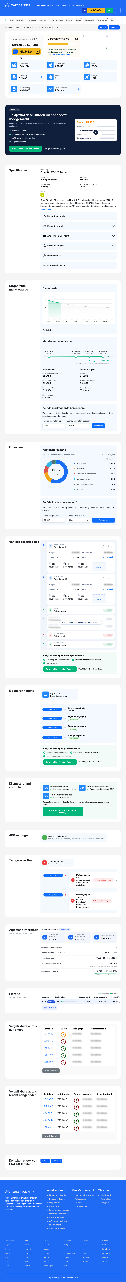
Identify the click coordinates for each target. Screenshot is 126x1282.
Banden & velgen (55, 245)
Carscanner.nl (66, 1277)
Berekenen (98, 425)
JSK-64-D (48, 1120)
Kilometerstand (89, 20)
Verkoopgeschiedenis (56, 20)
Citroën (26, 27)
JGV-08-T (48, 1113)
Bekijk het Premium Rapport (25, 148)
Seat (26, 1261)
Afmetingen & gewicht (58, 236)
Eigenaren (69, 20)
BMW (46, 1241)
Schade (78, 20)
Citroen (105, 1241)
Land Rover (106, 1249)
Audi (26, 1241)
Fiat (84, 1245)
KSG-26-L (48, 1041)
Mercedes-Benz (70, 1253)
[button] (94, 484)
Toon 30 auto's (51, 1070)
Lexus (7, 1253)
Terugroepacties (102, 20)
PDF (101, 27)
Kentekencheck (44, 5)
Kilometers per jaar (50, 515)
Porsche (86, 1257)
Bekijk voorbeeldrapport (55, 149)
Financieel (42, 20)
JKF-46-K (48, 1034)
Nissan (7, 1257)
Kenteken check (12, 27)
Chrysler (86, 1241)
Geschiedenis (54, 255)
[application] (78, 308)
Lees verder (45, 209)
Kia (84, 1249)
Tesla (7, 1266)
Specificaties (20, 20)
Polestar (67, 1257)
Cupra (7, 1245)
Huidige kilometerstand (52, 421)
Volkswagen (48, 1266)
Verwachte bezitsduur (77, 515)
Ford (104, 1245)
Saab (7, 1261)
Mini (84, 1253)
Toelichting (47, 330)
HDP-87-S (48, 1099)
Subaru (85, 1261)
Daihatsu (47, 1245)
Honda (7, 1249)
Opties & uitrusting (56, 265)
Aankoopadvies (56, 1217)
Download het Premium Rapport (60, 669)
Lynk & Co (28, 1253)
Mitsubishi (106, 1253)
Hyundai (28, 1249)
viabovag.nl (108, 557)
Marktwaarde (32, 20)
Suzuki (104, 1261)
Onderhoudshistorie (58, 1213)
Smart (66, 1261)
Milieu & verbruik (55, 226)
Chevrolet (67, 1241)
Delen (113, 27)
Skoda (46, 1261)
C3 (33, 27)
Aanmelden (106, 1199)
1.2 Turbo (42, 27)
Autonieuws (61, 5)
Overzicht (10, 20)
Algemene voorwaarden (31, 1203)
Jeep (65, 1249)
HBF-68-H (48, 1127)
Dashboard (106, 1195)
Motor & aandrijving (56, 216)
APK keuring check (58, 1221)
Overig (113, 20)
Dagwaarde (54, 1202)
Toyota (27, 1266)
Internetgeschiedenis (59, 1210)
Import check (55, 1225)
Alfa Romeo (9, 1241)
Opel (26, 1257)
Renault (105, 1257)
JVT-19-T (47, 1048)
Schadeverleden (57, 1199)
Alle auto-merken (57, 1228)
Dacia (27, 1245)
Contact (78, 1202)
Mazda (46, 1253)
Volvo (66, 1266)
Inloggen (105, 1202)
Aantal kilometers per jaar (78, 421)
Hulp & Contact (75, 5)
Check (109, 10)
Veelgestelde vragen (84, 1195)
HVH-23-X (48, 1062)
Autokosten (54, 1206)
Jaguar (46, 1249)
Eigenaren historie (57, 1195)
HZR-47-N (48, 1055)
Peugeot (47, 1257)
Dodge (66, 1245)
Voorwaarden (81, 1206)
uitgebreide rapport (61, 54)
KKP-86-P (48, 1106)
